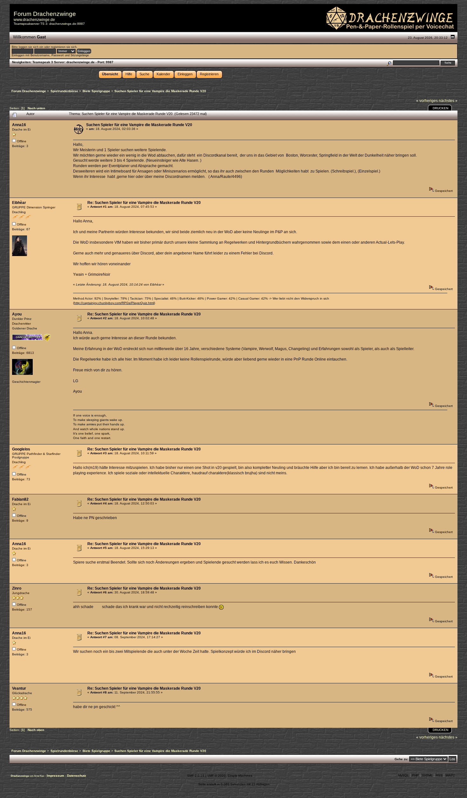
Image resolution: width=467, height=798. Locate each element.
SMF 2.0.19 (195, 775)
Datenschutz (76, 775)
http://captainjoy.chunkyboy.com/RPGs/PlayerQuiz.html (114, 303)
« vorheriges (427, 100)
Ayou (17, 314)
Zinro (16, 588)
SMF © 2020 (216, 775)
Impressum (56, 775)
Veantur (19, 688)
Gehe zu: (401, 759)
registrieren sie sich (64, 47)
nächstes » (448, 100)
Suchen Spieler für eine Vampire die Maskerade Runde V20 (139, 125)
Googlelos (21, 449)
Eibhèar (19, 202)
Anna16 (19, 125)
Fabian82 (20, 499)
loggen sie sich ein (31, 47)
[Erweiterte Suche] (388, 62)
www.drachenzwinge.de (34, 19)
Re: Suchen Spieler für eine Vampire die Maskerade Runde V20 (144, 202)
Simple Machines (239, 775)
